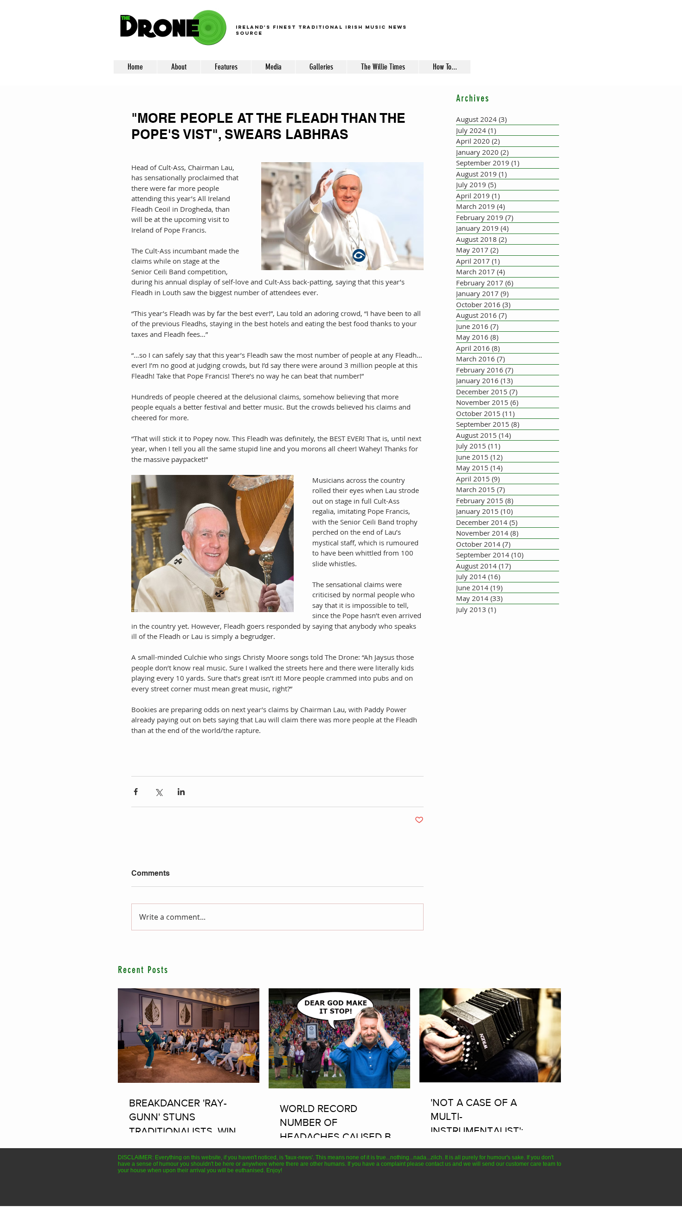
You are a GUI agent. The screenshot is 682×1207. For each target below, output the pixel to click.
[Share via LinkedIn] (181, 791)
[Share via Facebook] (135, 791)
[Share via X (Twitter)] (158, 791)
